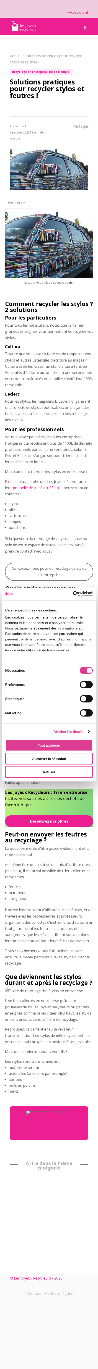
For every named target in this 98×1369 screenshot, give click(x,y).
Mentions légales (59, 1293)
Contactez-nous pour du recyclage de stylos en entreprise (49, 571)
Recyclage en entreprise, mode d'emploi (41, 72)
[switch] (86, 684)
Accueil (15, 55)
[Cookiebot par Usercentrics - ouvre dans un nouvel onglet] (73, 594)
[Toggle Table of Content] (28, 199)
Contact (34, 1293)
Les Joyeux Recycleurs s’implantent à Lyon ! (46, 1214)
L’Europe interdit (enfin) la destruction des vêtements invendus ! (20, 1225)
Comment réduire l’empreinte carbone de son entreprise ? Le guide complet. (72, 1229)
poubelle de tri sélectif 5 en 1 (37, 487)
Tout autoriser (49, 745)
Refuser (49, 772)
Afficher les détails (69, 731)
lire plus (78, 1252)
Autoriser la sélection (49, 759)
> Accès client (77, 12)
